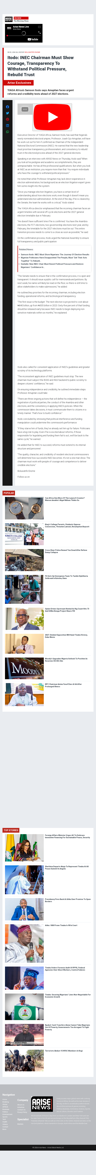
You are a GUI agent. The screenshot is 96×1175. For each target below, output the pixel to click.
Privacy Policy (22, 1112)
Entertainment (7, 1114)
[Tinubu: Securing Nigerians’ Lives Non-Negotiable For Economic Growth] (24, 994)
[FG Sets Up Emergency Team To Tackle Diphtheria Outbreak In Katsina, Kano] (24, 575)
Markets (20, 1124)
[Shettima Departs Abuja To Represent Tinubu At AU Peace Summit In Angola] (24, 866)
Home (4, 1099)
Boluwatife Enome (32, 52)
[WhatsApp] (21, 481)
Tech (4, 1119)
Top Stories (11, 830)
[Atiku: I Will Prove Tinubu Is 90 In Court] (24, 924)
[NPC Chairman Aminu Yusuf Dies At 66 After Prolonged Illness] (24, 683)
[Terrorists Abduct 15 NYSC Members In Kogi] (24, 1050)
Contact (5, 1127)
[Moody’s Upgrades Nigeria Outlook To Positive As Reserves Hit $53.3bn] (24, 658)
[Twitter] (19, 481)
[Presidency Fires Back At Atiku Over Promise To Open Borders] (24, 898)
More (4, 1129)
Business (5, 1109)
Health (4, 1122)
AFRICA (5, 1107)
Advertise (20, 1107)
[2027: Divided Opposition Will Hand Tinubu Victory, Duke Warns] (24, 634)
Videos (5, 1124)
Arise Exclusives (19, 82)
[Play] (52, 117)
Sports (4, 1117)
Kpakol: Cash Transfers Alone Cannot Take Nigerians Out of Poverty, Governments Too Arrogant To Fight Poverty (67, 1027)
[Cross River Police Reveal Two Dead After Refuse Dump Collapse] (24, 549)
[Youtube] (22, 481)
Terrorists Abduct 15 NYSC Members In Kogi (64, 1051)
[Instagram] (20, 481)
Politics (5, 1112)
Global (4, 1104)
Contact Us (21, 1110)
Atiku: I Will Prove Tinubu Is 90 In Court (61, 925)
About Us (20, 1105)
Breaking (5, 1102)
